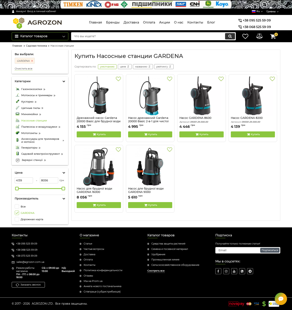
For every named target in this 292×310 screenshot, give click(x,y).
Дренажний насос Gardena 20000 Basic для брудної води (99, 121)
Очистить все (23, 68)
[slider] (17, 188)
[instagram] (226, 271)
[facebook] (218, 271)
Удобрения (158, 254)
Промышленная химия (165, 259)
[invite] (242, 271)
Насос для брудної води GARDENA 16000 (94, 192)
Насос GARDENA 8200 (247, 119)
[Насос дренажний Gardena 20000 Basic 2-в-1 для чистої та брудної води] (150, 96)
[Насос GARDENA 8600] (201, 96)
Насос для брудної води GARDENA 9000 (146, 192)
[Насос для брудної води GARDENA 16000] (99, 167)
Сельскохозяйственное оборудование (175, 264)
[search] (230, 36)
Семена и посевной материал (169, 248)
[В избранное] (118, 79)
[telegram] (250, 271)
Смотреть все (156, 270)
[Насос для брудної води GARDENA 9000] (150, 167)
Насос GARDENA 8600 (195, 119)
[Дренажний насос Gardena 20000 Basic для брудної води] (99, 96)
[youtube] (234, 271)
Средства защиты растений (168, 243)
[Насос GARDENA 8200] (253, 96)
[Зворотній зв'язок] (281, 299)
